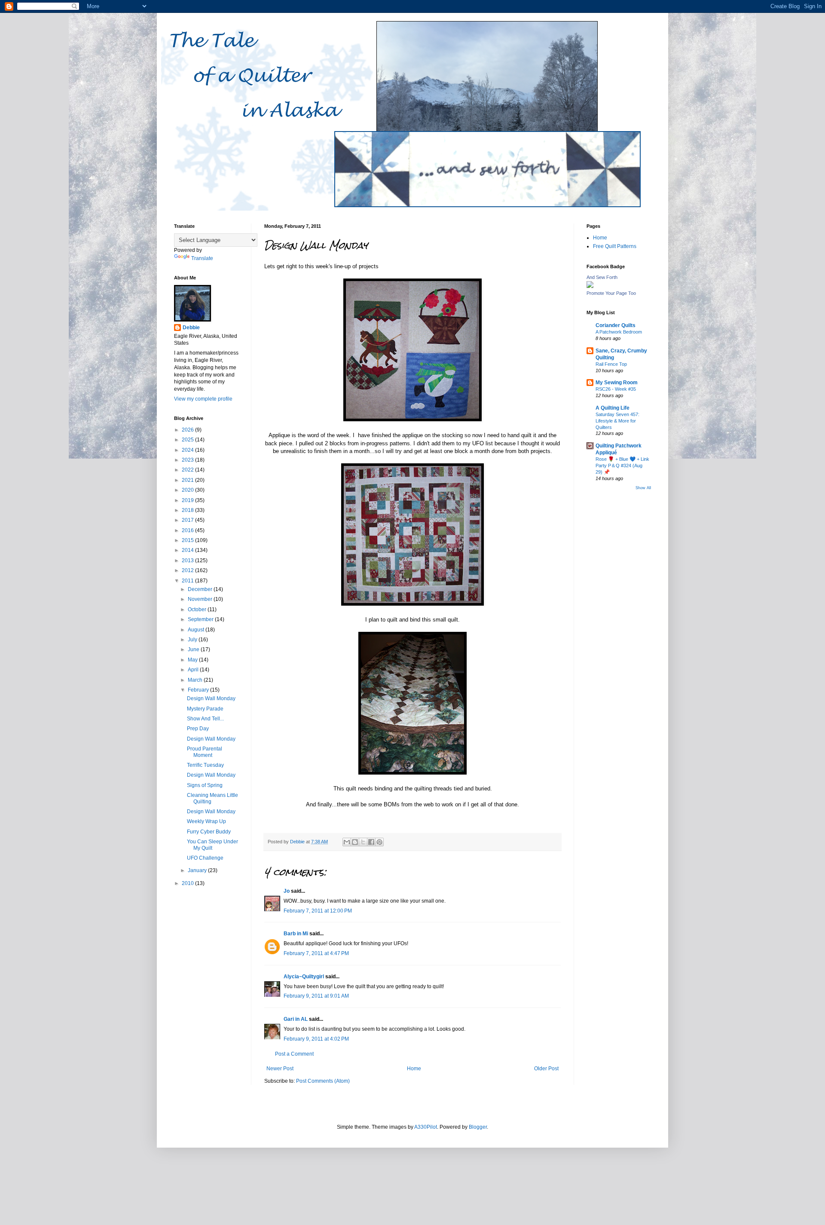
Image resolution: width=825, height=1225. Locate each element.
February (199, 690)
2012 (188, 570)
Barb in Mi (296, 934)
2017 (188, 520)
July (193, 640)
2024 (188, 450)
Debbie (191, 328)
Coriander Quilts (616, 325)
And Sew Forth (602, 277)
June (194, 649)
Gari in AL (296, 1019)
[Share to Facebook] (371, 842)
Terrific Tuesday (205, 765)
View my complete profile (203, 399)
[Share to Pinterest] (379, 842)
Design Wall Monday (211, 698)
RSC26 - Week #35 (616, 389)
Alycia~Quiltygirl (304, 977)
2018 (188, 510)
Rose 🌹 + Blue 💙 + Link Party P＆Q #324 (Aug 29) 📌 (622, 465)
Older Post (546, 1069)
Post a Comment (294, 1054)
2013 (188, 560)
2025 (188, 440)
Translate (202, 258)
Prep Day (198, 729)
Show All (643, 488)
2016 (188, 530)
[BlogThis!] (355, 842)
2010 (188, 883)
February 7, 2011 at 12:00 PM (318, 911)
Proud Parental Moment (204, 752)
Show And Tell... (205, 719)
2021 (188, 480)
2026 (188, 430)
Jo (287, 891)
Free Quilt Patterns (614, 246)
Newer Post (279, 1069)
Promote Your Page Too (611, 293)
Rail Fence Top (611, 364)
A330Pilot (425, 1127)
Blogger (478, 1127)
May (193, 660)
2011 (188, 581)
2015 (188, 540)
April (194, 670)
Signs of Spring (205, 785)
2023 (188, 460)
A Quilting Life (612, 408)
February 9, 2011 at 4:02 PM (316, 1039)
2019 (188, 500)
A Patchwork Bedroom (619, 331)
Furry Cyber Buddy (209, 832)
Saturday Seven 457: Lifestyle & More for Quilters (617, 421)
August (196, 630)
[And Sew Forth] (590, 286)
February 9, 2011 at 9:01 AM (316, 996)
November (201, 599)
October (198, 609)
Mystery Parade (205, 709)
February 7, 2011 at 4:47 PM (316, 953)
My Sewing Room (617, 383)
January (198, 870)
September (201, 619)
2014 (188, 550)
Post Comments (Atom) (323, 1081)
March (196, 680)
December (201, 589)
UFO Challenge (205, 858)
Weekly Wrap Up (206, 821)
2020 (188, 490)
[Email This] (346, 842)
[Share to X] (363, 842)
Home (414, 1069)
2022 (188, 470)
